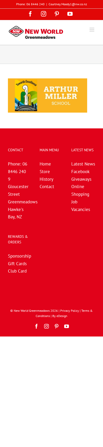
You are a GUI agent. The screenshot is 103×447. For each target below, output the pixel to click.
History (46, 179)
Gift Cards (17, 264)
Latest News (83, 164)
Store (45, 171)
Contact (47, 186)
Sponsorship (19, 256)
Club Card (17, 271)
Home (45, 164)
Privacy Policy (69, 311)
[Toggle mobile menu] (92, 29)
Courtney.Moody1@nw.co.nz (68, 4)
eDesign (62, 316)
